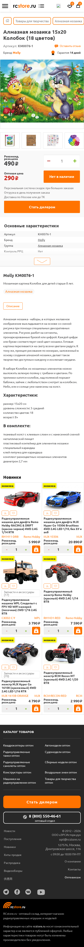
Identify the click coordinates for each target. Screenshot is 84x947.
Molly (41, 240)
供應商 (8, 878)
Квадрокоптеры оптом (18, 745)
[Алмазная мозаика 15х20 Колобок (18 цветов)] (10, 140)
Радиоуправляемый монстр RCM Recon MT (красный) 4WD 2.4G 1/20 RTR (61, 678)
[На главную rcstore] (24, 6)
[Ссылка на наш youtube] (41, 892)
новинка (7, 485)
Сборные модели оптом (61, 762)
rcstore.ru (39, 926)
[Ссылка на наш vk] (28, 892)
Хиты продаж (13, 855)
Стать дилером (42, 207)
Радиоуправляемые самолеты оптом (16, 763)
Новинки (12, 477)
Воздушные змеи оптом (61, 772)
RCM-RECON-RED (55, 695)
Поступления (12, 839)
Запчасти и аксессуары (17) (19, 593)
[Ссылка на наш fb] (17, 892)
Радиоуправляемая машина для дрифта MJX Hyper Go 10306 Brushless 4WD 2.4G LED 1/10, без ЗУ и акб (63, 525)
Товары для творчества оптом (60, 780)
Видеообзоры (13, 870)
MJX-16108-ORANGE (15, 695)
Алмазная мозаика (50, 245)
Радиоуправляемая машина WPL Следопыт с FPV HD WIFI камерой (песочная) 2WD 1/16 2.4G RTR (19, 606)
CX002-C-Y (8, 617)
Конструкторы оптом (17, 772)
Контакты (74, 869)
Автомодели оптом (57, 745)
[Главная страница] (7, 21)
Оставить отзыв (70, 46)
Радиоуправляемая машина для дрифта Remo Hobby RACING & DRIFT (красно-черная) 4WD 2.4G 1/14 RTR (20, 525)
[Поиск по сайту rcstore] (58, 6)
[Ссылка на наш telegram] (6, 892)
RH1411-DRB (10, 536)
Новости (9, 831)
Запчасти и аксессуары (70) (19, 674)
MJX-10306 (51, 536)
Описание (13, 306)
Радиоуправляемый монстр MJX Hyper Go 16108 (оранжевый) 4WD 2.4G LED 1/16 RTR (19, 686)
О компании (73, 861)
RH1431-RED (52, 617)
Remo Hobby (32, 536)
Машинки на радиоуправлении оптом (19, 780)
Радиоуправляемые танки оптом (16, 753)
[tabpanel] (42, 91)
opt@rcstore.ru (70, 839)
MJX (79, 536)
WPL (37, 617)
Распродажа (12, 862)
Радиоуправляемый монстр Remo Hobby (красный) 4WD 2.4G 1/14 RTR (61, 596)
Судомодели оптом (57, 752)
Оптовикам (73, 877)
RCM (79, 695)
